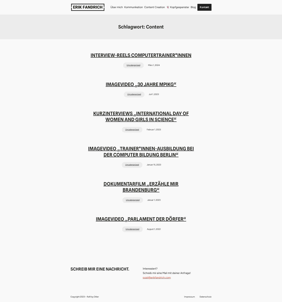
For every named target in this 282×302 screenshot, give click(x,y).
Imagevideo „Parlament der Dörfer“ (141, 219)
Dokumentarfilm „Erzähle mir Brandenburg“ (141, 187)
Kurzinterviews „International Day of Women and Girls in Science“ (141, 116)
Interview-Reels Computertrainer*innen (141, 55)
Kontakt (204, 7)
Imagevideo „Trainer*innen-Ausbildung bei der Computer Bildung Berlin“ (141, 152)
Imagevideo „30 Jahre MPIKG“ (141, 84)
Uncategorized (133, 65)
